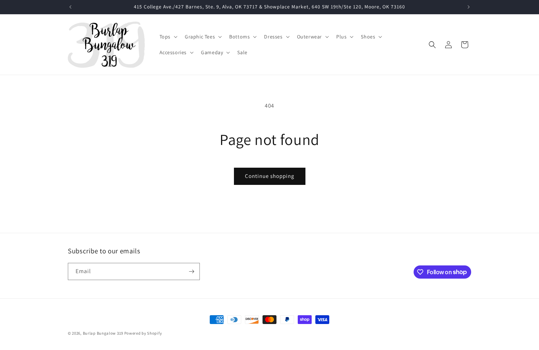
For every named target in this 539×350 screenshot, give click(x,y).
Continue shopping (269, 175)
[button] (167, 36)
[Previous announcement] (70, 7)
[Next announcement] (469, 7)
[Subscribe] (191, 271)
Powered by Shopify (143, 333)
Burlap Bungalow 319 (103, 333)
